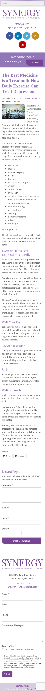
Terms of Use (9, 646)
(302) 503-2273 (22, 24)
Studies (5, 259)
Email (5, 518)
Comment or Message (13, 625)
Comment (7, 485)
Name (5, 507)
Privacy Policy (22, 685)
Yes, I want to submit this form (19, 649)
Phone (5, 615)
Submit (7, 674)
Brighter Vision (34, 689)
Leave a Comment (13, 101)
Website (5, 528)
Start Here (34, 62)
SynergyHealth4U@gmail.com (22, 27)
